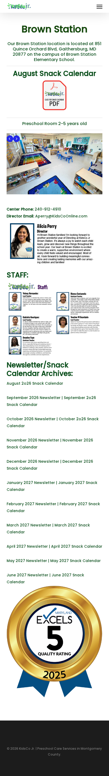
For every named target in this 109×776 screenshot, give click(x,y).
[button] (99, 6)
